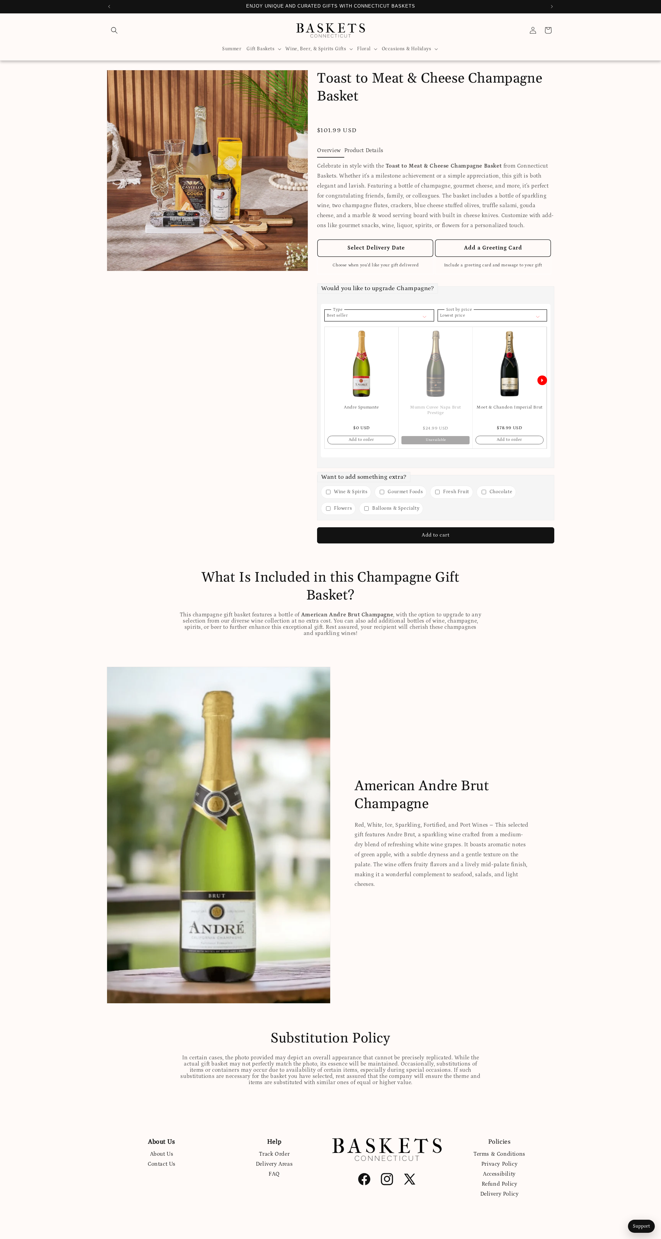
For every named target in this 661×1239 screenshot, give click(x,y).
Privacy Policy (499, 1164)
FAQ (274, 1174)
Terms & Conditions (499, 1154)
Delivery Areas (274, 1164)
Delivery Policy (499, 1194)
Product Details (364, 150)
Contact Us (162, 1164)
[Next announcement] (551, 6)
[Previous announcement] (109, 6)
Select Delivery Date (375, 248)
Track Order (274, 1154)
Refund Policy (499, 1184)
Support (641, 1226)
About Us (162, 1154)
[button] (114, 30)
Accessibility (499, 1174)
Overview (329, 150)
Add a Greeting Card (493, 248)
